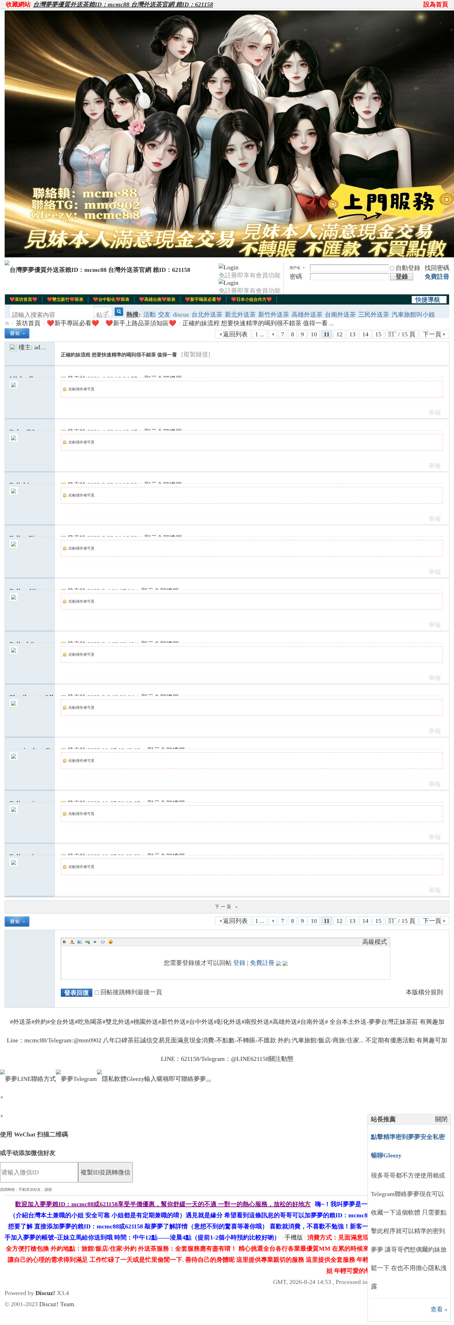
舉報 (435, 412)
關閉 (441, 1119)
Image (80, 942)
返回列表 (235, 334)
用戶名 (295, 268)
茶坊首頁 (28, 323)
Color (72, 942)
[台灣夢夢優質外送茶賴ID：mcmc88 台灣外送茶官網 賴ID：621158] (97, 269)
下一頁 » (227, 906)
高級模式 (374, 941)
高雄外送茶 (307, 314)
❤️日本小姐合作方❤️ (251, 299)
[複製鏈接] (195, 354)
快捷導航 (427, 299)
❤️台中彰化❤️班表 (111, 299)
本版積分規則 (424, 992)
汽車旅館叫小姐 (413, 314)
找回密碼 (437, 267)
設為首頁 (435, 4)
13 (352, 334)
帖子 (102, 314)
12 (339, 334)
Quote (95, 942)
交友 (164, 314)
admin (42, 347)
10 (314, 334)
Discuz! (45, 1293)
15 (378, 334)
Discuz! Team (56, 1304)
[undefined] (208, 1081)
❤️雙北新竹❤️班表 (65, 299)
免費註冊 (437, 276)
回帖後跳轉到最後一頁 (131, 992)
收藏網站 (18, 4)
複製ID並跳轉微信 (105, 1172)
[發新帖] (17, 333)
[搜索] (118, 314)
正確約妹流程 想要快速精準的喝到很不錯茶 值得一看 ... (258, 323)
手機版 (293, 1237)
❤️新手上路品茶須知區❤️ (140, 323)
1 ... (259, 334)
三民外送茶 (373, 314)
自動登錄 (408, 267)
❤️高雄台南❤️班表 (157, 299)
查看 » (439, 1309)
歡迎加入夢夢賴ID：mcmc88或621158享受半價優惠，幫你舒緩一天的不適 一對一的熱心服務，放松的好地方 (163, 1204)
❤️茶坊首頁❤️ (23, 299)
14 (365, 334)
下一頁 (432, 334)
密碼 (296, 276)
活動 (149, 314)
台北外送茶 (206, 314)
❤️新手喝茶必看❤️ (203, 299)
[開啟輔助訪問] (420, 4)
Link (87, 942)
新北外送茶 (240, 314)
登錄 (239, 962)
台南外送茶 (340, 314)
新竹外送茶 (273, 314)
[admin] (13, 347)
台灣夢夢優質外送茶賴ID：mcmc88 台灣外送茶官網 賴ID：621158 (123, 4)
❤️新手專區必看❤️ (73, 323)
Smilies (110, 942)
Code (103, 942)
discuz (181, 314)
